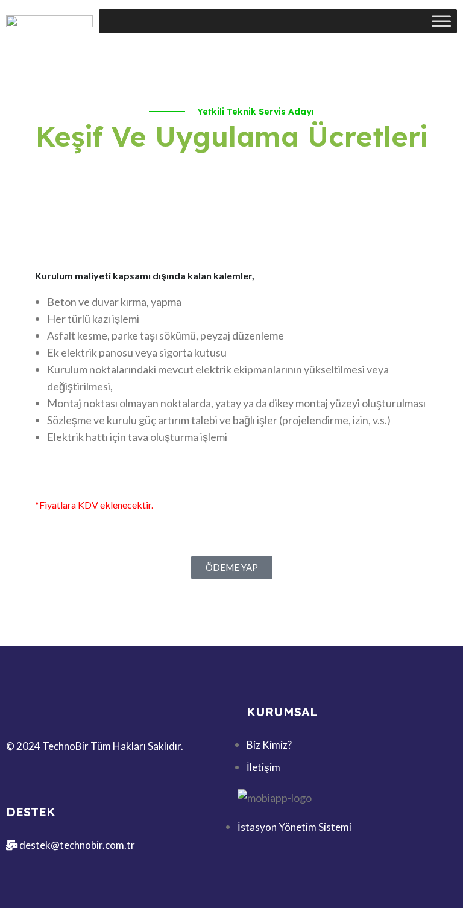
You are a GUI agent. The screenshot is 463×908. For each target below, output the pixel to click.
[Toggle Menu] (441, 21)
